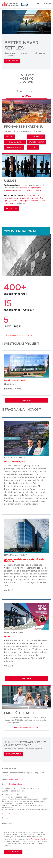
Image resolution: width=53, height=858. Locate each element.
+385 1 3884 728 (16, 780)
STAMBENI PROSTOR (36, 142)
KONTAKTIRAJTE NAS (13, 754)
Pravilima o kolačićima (39, 839)
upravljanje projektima (13, 201)
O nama (5, 818)
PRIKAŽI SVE (26, 400)
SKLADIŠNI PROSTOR (14, 147)
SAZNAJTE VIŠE (12, 61)
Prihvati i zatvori (13, 852)
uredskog (23, 188)
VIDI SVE (9, 137)
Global (48, 3)
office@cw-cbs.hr (15, 784)
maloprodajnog (34, 188)
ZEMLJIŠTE (33, 147)
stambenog (9, 190)
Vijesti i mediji (8, 823)
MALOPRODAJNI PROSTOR (15, 142)
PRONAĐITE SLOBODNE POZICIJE (26, 728)
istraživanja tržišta (35, 198)
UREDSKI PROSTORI (36, 137)
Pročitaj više (11, 208)
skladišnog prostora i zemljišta (28, 190)
